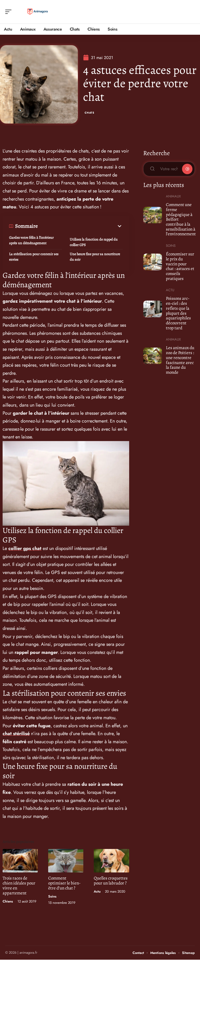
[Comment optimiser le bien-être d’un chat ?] (65, 860)
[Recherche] (191, 12)
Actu (97, 891)
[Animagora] (37, 12)
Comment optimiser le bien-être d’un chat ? (64, 883)
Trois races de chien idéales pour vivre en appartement (19, 885)
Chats (89, 113)
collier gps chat (24, 548)
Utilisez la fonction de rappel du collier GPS (94, 242)
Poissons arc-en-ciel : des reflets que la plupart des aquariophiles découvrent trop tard (178, 313)
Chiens (8, 901)
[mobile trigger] (9, 12)
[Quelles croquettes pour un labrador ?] (111, 860)
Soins (52, 896)
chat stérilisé (16, 733)
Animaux (173, 196)
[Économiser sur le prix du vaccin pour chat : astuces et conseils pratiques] (152, 262)
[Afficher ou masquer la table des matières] (80, 226)
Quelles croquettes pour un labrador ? (111, 880)
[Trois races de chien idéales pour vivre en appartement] (20, 860)
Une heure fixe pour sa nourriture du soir (95, 256)
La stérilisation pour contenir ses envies (34, 256)
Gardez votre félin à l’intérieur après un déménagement (31, 240)
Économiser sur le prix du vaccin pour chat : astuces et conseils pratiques (180, 266)
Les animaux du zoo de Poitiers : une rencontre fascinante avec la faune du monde (180, 360)
